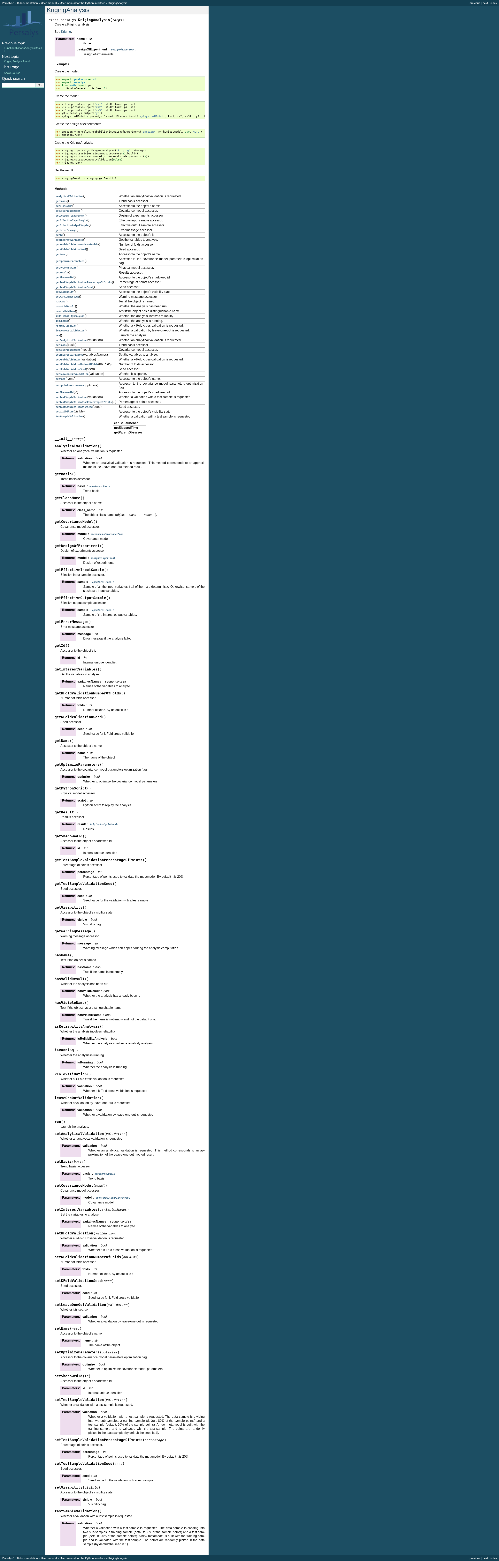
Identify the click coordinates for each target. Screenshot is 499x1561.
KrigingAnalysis (117, 2)
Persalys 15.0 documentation (20, 2)
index (493, 2)
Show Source (12, 72)
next (485, 2)
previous (475, 2)
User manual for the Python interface (82, 2)
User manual (49, 2)
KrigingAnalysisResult (17, 61)
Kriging (66, 31)
